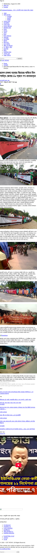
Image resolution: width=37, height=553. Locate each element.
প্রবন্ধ (5, 32)
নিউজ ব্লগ (6, 5)
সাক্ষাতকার (6, 37)
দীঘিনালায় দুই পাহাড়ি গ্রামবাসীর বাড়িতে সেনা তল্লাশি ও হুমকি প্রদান (15, 399)
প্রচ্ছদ (5, 13)
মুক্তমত (5, 31)
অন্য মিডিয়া (6, 39)
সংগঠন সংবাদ (7, 24)
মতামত (5, 29)
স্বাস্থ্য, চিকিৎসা (7, 55)
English (6, 7)
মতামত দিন (2, 433)
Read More (7, 549)
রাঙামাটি (9, 18)
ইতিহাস (5, 41)
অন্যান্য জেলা (7, 21)
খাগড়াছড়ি (9, 16)
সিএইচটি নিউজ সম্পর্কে (9, 536)
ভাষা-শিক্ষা (6, 49)
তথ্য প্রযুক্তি (7, 44)
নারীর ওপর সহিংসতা (8, 45)
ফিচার (5, 34)
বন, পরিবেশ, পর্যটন (8, 47)
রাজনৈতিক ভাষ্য (7, 28)
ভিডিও (5, 50)
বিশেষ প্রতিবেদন (7, 36)
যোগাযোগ (6, 538)
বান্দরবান (9, 19)
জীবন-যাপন (6, 42)
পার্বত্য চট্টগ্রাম (7, 15)
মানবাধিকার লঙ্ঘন (7, 52)
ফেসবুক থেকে (7, 53)
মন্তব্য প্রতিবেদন (8, 26)
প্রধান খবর (6, 80)
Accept (2, 549)
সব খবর (7, 525)
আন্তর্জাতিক (6, 23)
